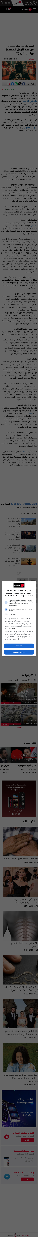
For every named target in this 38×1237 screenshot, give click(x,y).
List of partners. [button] (12, 628)
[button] (19, 614)
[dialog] (19, 618)
